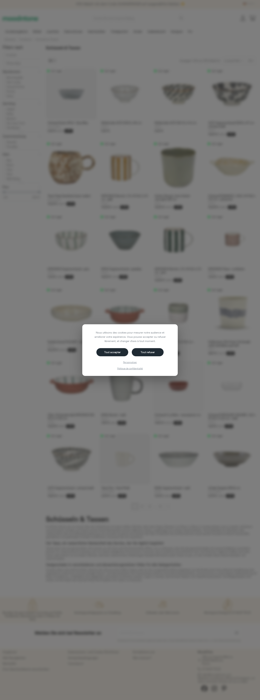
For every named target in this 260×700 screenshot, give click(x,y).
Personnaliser (130, 362)
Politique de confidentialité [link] (130, 368)
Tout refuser (148, 352)
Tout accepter (112, 352)
